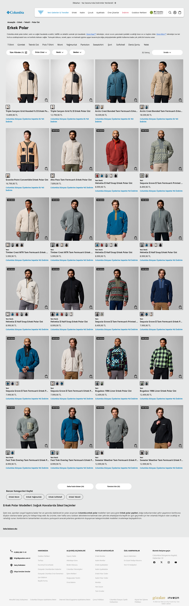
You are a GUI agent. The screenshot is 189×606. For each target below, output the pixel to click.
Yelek (146, 44)
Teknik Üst (34, 44)
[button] (41, 52)
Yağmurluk (71, 44)
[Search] (170, 12)
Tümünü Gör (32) (113, 486)
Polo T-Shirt (48, 44)
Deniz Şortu (134, 44)
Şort (110, 44)
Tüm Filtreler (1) (17, 52)
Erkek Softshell (55, 497)
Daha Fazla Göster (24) (75, 486)
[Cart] (179, 12)
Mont (60, 44)
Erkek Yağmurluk (34, 497)
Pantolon (85, 44)
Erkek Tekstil (74, 497)
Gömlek (21, 44)
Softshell (120, 44)
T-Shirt (11, 44)
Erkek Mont (14, 497)
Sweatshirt (98, 44)
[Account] (175, 12)
